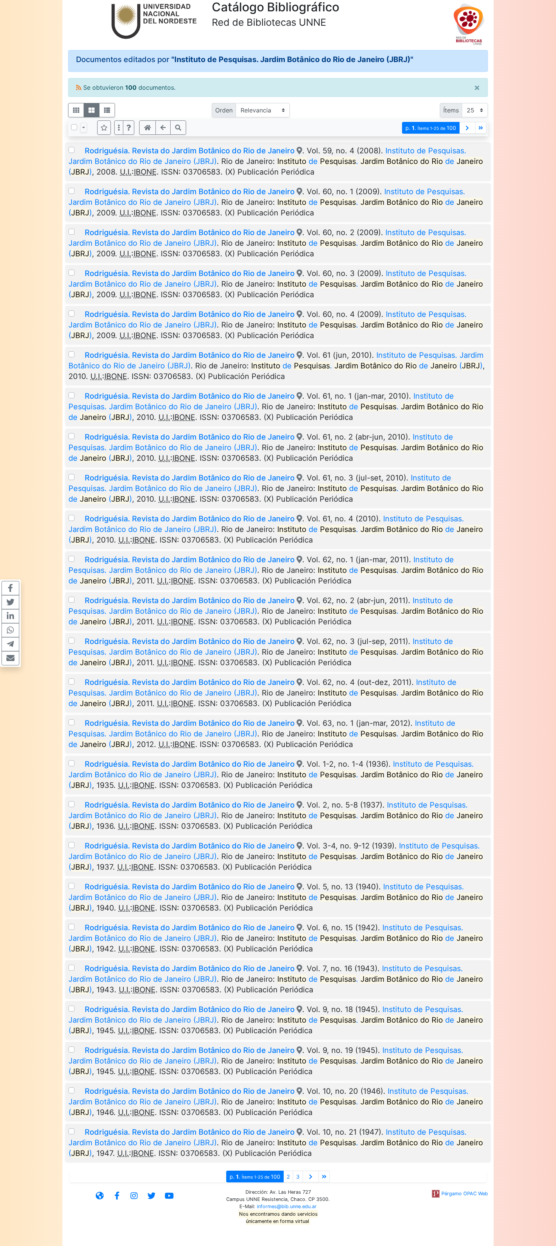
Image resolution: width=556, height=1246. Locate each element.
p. (430, 128)
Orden (224, 110)
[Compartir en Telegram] (10, 644)
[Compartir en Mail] (10, 658)
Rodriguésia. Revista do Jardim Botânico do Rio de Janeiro (190, 150)
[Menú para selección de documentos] (83, 128)
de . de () (367, 365)
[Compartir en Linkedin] (10, 616)
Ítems (451, 110)
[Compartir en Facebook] (10, 588)
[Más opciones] (118, 127)
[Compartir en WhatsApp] (10, 630)
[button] (128, 127)
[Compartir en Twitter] (10, 602)
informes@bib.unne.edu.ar (287, 1206)
